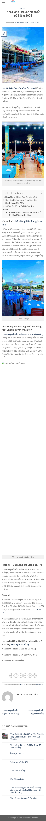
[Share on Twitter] (21, 675)
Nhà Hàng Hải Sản (32, 23)
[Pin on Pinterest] (30, 675)
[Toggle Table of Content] (38, 193)
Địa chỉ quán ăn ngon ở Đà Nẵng (24, 798)
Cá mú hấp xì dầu (17, 779)
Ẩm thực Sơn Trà (17, 753)
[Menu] (3, 3)
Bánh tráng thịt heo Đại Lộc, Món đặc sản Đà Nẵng (26, 746)
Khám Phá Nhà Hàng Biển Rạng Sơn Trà (21, 197)
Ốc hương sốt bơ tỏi (19, 762)
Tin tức (23, 8)
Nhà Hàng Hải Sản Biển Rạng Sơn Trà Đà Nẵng (22, 334)
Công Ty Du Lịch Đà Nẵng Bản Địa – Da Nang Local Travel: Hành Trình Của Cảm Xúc (27, 736)
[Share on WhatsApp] (11, 675)
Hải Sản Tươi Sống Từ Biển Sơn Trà (19, 206)
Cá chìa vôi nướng (17, 770)
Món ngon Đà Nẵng (20, 644)
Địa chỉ (7, 209)
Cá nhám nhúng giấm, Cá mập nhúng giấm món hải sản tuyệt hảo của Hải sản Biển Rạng (25, 789)
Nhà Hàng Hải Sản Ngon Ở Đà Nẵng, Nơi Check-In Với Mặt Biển (21, 201)
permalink (39, 685)
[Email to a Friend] (25, 675)
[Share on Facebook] (16, 675)
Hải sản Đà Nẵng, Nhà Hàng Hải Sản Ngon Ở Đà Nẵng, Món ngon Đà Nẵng (25, 213)
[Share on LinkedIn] (34, 675)
